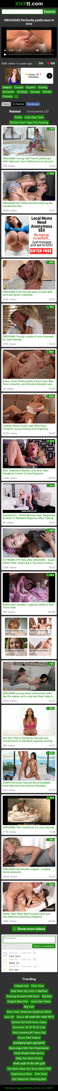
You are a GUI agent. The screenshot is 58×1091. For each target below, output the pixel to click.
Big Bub (47, 996)
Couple (18, 87)
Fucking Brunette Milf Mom (23, 996)
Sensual (35, 91)
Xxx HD (9, 1016)
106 (52, 63)
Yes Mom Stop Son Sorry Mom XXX (29, 1068)
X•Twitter (18, 104)
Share (6, 104)
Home (9, 1088)
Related (15, 111)
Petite (18, 117)
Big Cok (29, 1006)
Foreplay (22, 91)
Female (47, 91)
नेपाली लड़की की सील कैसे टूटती (29, 1063)
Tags (18, 1088)
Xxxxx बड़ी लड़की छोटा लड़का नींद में (35, 1016)
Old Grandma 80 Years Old (29, 1032)
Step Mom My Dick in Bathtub (29, 991)
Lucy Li (7, 87)
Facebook (33, 104)
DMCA (28, 1088)
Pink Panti (41, 1073)
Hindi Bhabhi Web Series (29, 1053)
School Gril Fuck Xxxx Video (29, 1022)
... (16, 96)
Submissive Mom (21, 1073)
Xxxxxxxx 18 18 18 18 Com (29, 1027)
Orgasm (30, 87)
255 (40, 63)
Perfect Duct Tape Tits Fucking (29, 122)
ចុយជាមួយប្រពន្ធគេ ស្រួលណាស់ (29, 1042)
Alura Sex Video (40, 1001)
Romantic (8, 91)
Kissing (42, 87)
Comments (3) (38, 111)
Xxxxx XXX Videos (29, 1037)
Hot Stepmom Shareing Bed (29, 1079)
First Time (37, 985)
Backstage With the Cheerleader (29, 1047)
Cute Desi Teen (34, 117)
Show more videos (31, 929)
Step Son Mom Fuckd (29, 1058)
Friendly (7, 96)
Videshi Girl (22, 985)
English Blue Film (18, 1001)
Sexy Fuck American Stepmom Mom (29, 1011)
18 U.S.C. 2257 (43, 1088)
